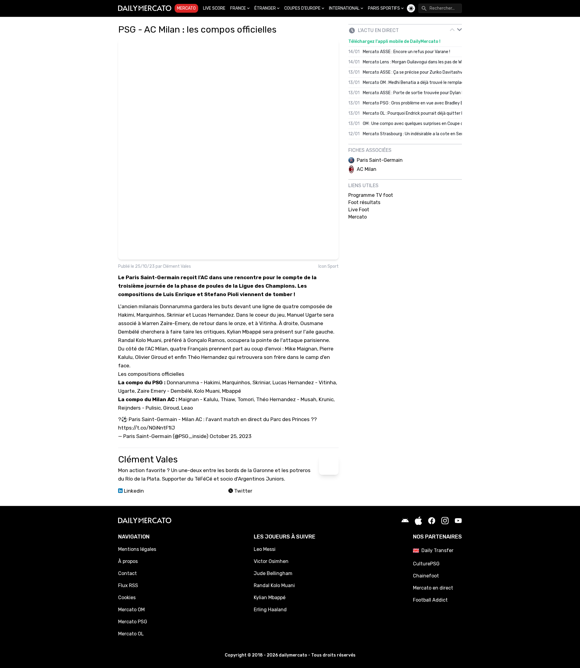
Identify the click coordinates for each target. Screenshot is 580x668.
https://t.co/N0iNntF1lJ (146, 428)
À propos (128, 561)
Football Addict (430, 600)
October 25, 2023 (230, 436)
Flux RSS (128, 585)
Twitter (242, 491)
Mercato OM (131, 609)
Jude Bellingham (273, 573)
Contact (127, 573)
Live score (214, 8)
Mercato (186, 8)
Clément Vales (177, 266)
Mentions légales (137, 549)
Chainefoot (426, 576)
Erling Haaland (270, 609)
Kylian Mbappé (269, 597)
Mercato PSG (132, 622)
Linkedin (133, 491)
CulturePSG (426, 564)
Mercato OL (131, 634)
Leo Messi (265, 549)
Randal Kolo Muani (274, 585)
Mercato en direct (433, 588)
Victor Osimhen (271, 561)
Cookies (127, 597)
